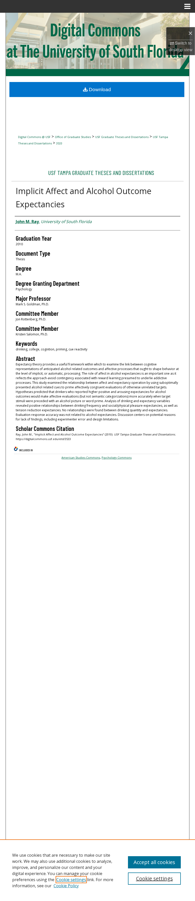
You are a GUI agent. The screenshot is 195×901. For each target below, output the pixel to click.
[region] (97, 870)
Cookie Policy (66, 886)
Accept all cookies (154, 862)
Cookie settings (71, 879)
